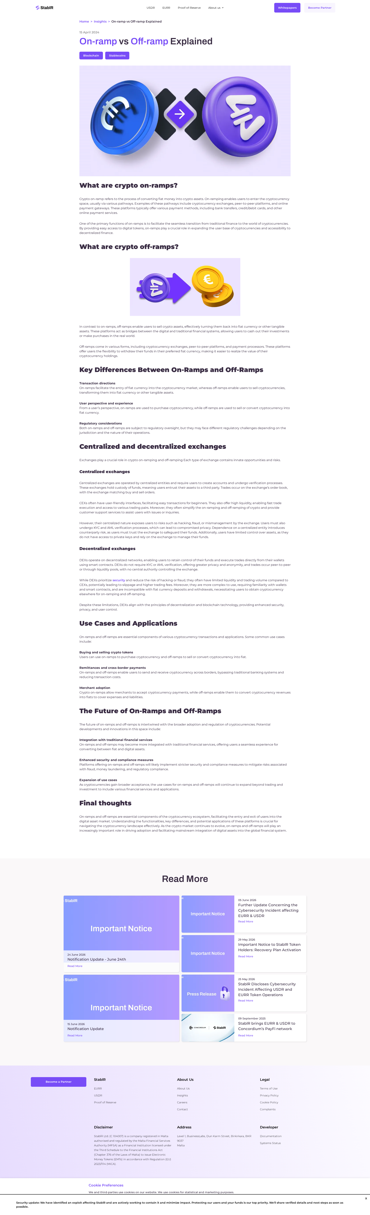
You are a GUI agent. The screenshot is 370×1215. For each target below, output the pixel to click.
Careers (182, 1102)
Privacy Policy (269, 1095)
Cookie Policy (269, 1102)
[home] (89, 7)
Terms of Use (269, 1088)
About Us (183, 1088)
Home (84, 21)
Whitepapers (287, 7)
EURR (98, 1088)
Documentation (271, 1136)
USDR (98, 1095)
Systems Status (270, 1143)
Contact (182, 1109)
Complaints (268, 1109)
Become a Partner (58, 1081)
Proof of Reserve (105, 1102)
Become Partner (319, 7)
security (119, 580)
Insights (100, 21)
